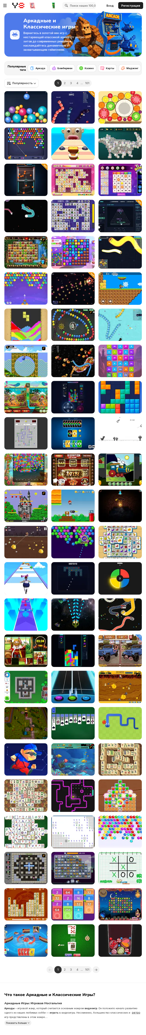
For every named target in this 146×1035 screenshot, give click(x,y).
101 (87, 83)
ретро (136, 1012)
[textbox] (21, 83)
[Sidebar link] (5, 5)
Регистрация (130, 5)
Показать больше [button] (16, 1022)
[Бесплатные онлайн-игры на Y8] (18, 5)
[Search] (65, 5)
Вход (110, 5)
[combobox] (21, 83)
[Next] (136, 67)
